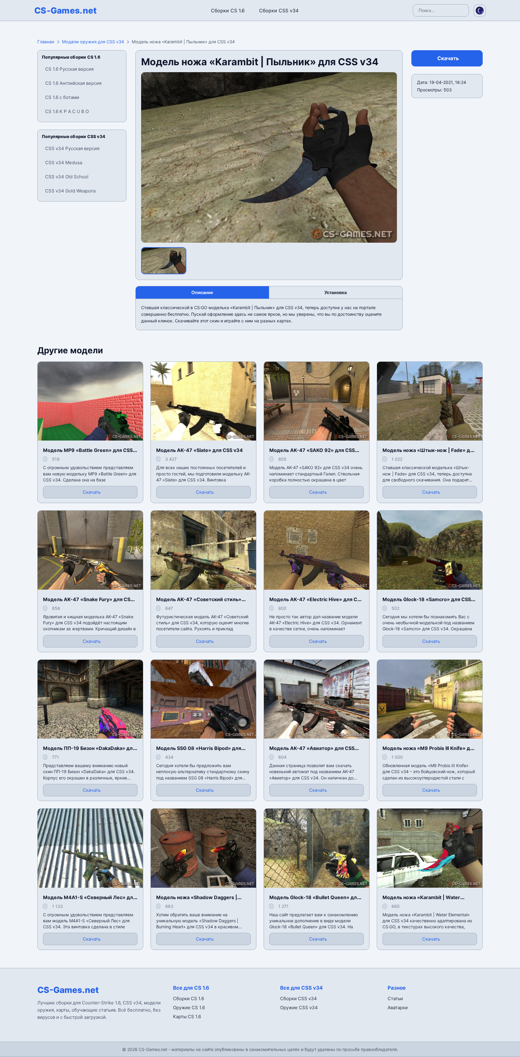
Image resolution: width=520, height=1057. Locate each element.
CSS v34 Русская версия (72, 148)
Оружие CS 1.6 (189, 1007)
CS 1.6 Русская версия (69, 69)
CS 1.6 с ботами (62, 97)
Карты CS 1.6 (187, 1016)
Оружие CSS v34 (299, 1007)
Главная (45, 41)
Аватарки (398, 1007)
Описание (202, 292)
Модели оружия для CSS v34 (93, 41)
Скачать (448, 58)
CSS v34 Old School (66, 177)
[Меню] (10, 9)
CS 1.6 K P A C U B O (67, 111)
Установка (335, 292)
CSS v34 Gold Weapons (70, 191)
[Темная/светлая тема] (480, 11)
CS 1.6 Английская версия (73, 83)
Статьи (395, 998)
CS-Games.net (65, 10)
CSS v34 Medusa (63, 162)
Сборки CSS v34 (279, 11)
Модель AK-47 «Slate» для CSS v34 (199, 450)
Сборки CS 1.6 (228, 11)
